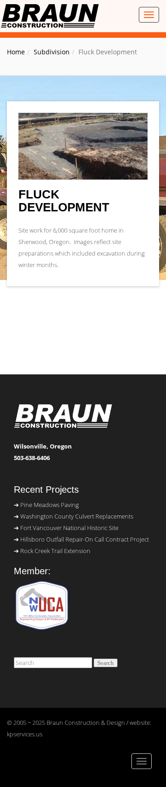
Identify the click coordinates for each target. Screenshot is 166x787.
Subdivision (52, 51)
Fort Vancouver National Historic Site (69, 528)
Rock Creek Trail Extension (55, 551)
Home (16, 51)
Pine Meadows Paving (49, 505)
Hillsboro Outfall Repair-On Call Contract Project (84, 539)
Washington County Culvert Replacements (76, 516)
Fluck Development (63, 201)
